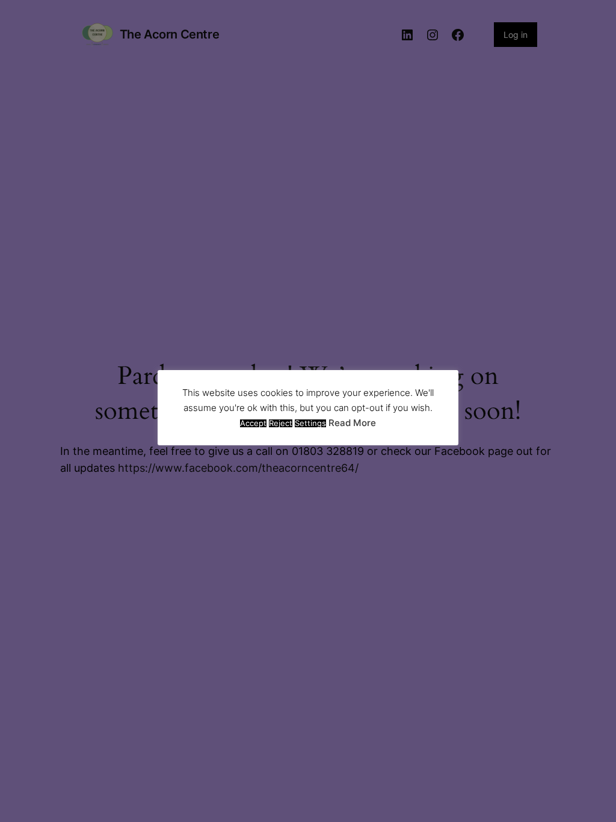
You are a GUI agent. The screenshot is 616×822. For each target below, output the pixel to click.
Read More (352, 422)
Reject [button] (280, 423)
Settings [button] (310, 423)
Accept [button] (253, 423)
